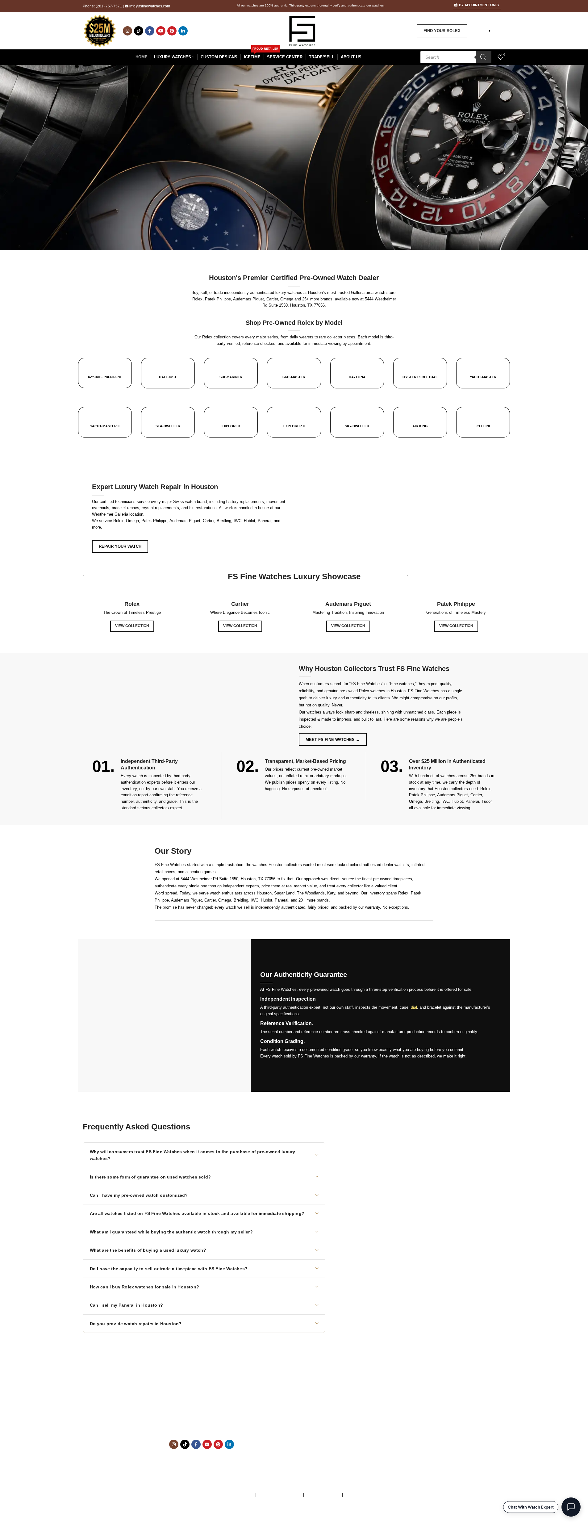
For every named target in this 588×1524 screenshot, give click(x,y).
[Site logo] (302, 30)
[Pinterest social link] (172, 31)
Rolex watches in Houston (382, 691)
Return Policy (354, 1441)
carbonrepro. (353, 1514)
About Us (350, 1409)
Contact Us (352, 1428)
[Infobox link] (104, 373)
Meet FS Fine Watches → (333, 739)
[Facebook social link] (149, 31)
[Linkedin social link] (183, 31)
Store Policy (316, 1495)
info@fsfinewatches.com (149, 6)
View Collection (132, 626)
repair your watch (120, 546)
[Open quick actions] (571, 1507)
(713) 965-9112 (215, 1415)
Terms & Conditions (235, 1495)
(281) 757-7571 (109, 6)
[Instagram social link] (127, 31)
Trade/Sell (351, 1422)
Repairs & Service (358, 1415)
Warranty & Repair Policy (279, 1495)
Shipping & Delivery (359, 1434)
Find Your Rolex (442, 30)
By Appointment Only (479, 5)
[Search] (483, 57)
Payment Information (360, 1447)
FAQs (336, 1495)
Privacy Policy (357, 1495)
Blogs (347, 1454)
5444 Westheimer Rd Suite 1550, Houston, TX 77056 (228, 879)
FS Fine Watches (260, 1514)
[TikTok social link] (138, 31)
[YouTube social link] (160, 31)
